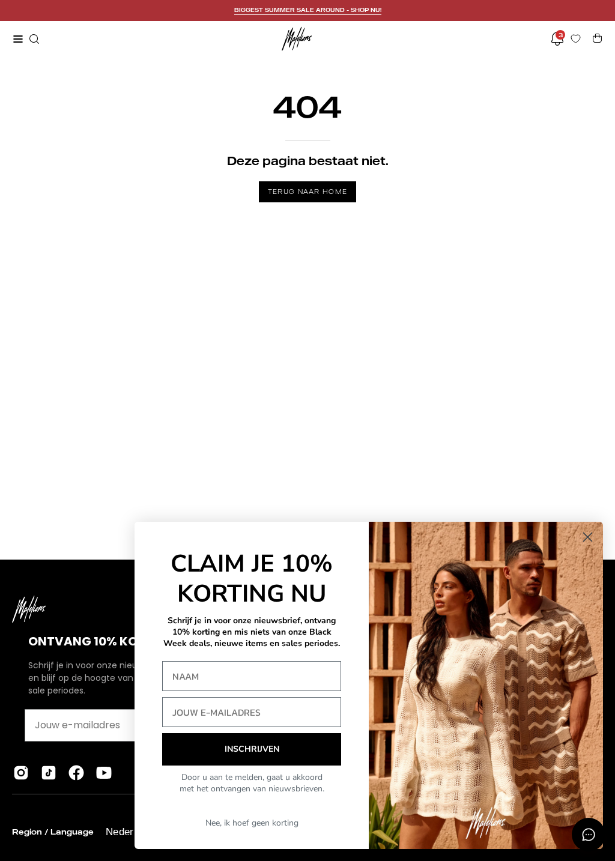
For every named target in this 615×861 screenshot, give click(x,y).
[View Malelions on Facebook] (76, 773)
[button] (33, 39)
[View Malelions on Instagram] (21, 773)
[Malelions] (297, 38)
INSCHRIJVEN (252, 749)
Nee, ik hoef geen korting (251, 823)
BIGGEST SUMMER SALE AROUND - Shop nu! (307, 10)
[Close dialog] (587, 537)
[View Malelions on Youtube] (104, 773)
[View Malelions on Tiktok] (49, 773)
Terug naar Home (308, 191)
